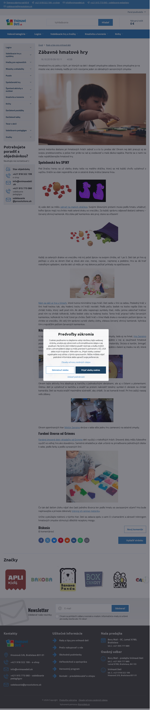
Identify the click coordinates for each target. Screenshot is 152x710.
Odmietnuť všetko (60, 370)
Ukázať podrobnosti (76, 376)
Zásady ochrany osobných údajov (76, 362)
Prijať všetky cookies (90, 370)
